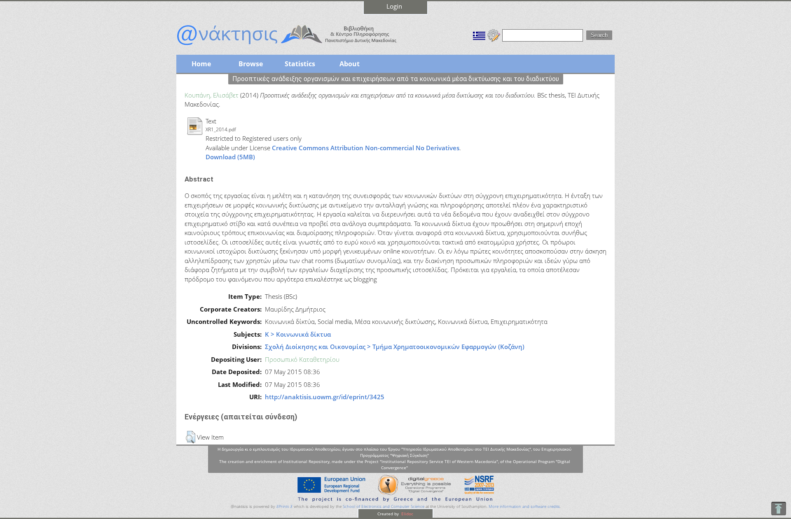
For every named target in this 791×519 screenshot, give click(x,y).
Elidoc (406, 514)
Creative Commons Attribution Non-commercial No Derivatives (365, 148)
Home (201, 63)
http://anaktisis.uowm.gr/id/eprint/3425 (324, 397)
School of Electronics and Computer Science (383, 506)
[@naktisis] (300, 46)
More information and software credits (524, 506)
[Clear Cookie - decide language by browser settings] (494, 34)
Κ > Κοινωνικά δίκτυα (298, 334)
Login (394, 6)
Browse (251, 63)
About (349, 63)
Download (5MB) (230, 157)
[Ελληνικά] (479, 34)
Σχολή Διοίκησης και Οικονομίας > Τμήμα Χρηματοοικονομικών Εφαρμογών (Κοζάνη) (394, 346)
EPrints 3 (284, 506)
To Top (778, 508)
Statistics (300, 63)
